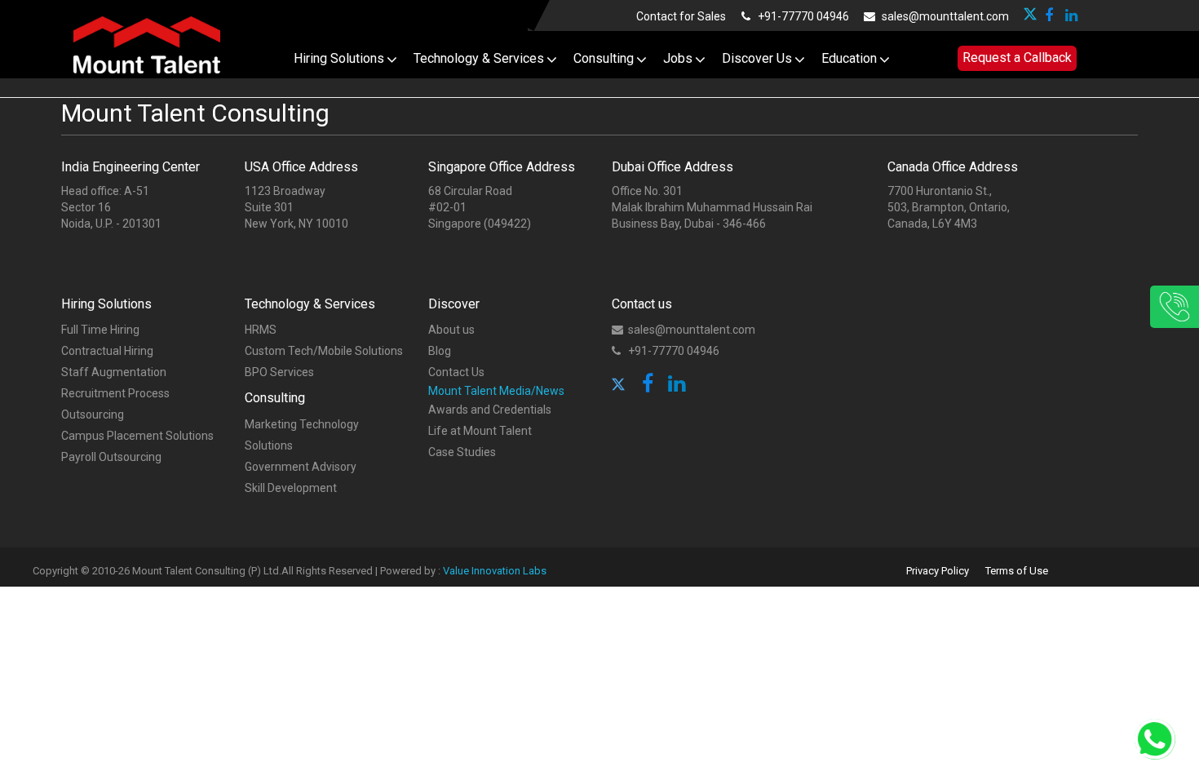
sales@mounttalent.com (944, 16)
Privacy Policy (937, 571)
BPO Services (279, 372)
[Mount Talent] (146, 42)
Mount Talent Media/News (496, 390)
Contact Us (456, 372)
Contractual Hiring (107, 350)
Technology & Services (479, 58)
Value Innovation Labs (494, 571)
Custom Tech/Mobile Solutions (324, 350)
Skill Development (291, 487)
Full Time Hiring (100, 329)
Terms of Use (1016, 571)
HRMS (261, 329)
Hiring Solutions (339, 58)
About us (451, 329)
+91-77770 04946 (802, 16)
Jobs (677, 58)
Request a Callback (1017, 57)
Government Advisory (300, 466)
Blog (439, 350)
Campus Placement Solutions (137, 435)
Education (849, 58)
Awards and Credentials (489, 409)
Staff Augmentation (113, 372)
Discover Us (757, 58)
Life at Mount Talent (480, 430)
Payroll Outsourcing (111, 456)
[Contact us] (1121, 307)
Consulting (603, 58)
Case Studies (462, 452)
